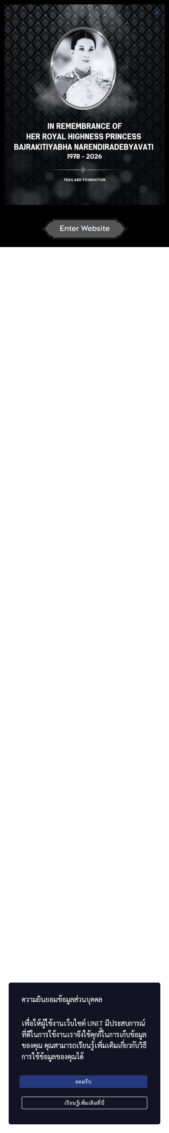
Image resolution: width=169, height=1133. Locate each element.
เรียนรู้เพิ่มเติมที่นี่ (85, 1102)
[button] (157, 12)
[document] (84, 566)
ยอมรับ (83, 1081)
